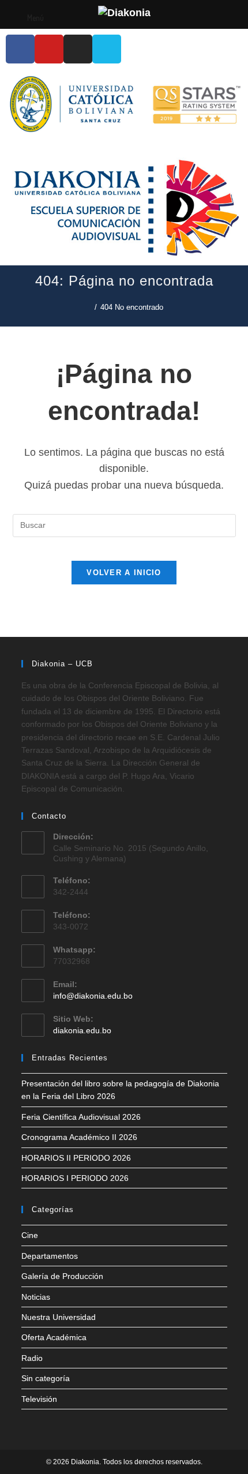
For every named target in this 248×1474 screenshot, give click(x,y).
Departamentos (49, 1256)
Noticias (35, 1297)
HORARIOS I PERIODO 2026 (75, 1178)
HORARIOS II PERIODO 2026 (76, 1157)
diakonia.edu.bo (82, 1030)
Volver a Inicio (124, 572)
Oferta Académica (54, 1337)
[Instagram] (77, 49)
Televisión (39, 1399)
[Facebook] (20, 49)
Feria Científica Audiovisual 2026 (81, 1117)
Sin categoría (45, 1378)
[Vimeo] (106, 49)
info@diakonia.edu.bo (93, 995)
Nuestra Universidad (58, 1317)
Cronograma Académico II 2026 (79, 1137)
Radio (32, 1358)
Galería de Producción (62, 1276)
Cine (29, 1235)
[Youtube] (49, 49)
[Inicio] (88, 307)
